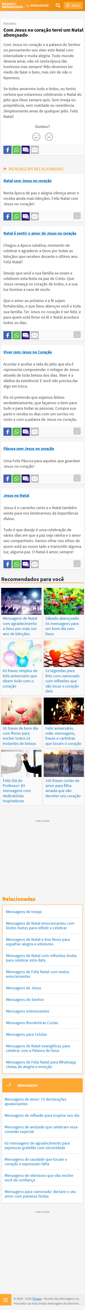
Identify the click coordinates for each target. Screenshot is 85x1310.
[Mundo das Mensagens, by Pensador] (22, 6)
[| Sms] (26, 150)
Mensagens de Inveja (23, 911)
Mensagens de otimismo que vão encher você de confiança (39, 1178)
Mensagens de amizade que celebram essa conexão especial (41, 1129)
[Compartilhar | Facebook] (7, 150)
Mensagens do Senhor (25, 999)
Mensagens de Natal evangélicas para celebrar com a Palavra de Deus (38, 1048)
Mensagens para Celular (26, 1034)
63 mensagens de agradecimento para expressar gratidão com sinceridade (37, 1145)
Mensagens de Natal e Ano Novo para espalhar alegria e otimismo (38, 942)
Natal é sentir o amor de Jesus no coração (39, 233)
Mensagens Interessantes (27, 1011)
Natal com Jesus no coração (27, 180)
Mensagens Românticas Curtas (32, 1022)
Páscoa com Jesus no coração (28, 448)
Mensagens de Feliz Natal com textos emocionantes (37, 974)
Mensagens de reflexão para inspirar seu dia (42, 1115)
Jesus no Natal (16, 495)
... (77, 215)
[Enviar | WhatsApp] (16, 150)
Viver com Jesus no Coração (27, 352)
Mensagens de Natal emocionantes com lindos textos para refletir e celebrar (40, 925)
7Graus (37, 1299)
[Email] (35, 150)
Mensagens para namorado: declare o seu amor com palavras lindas (40, 1194)
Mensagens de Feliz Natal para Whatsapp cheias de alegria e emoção (41, 1064)
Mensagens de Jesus (23, 987)
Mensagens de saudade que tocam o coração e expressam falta (36, 1161)
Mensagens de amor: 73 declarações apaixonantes (35, 1101)
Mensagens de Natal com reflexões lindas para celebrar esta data (41, 958)
